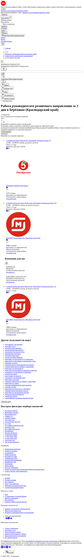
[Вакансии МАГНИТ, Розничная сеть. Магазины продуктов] (44, 224)
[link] (4, 33)
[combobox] (10, 64)
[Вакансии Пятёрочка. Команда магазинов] (44, 167)
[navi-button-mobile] (3, 44)
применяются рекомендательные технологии (41, 541)
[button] (3, 38)
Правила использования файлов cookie (36, 12)
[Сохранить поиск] (3, 74)
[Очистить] (4, 69)
